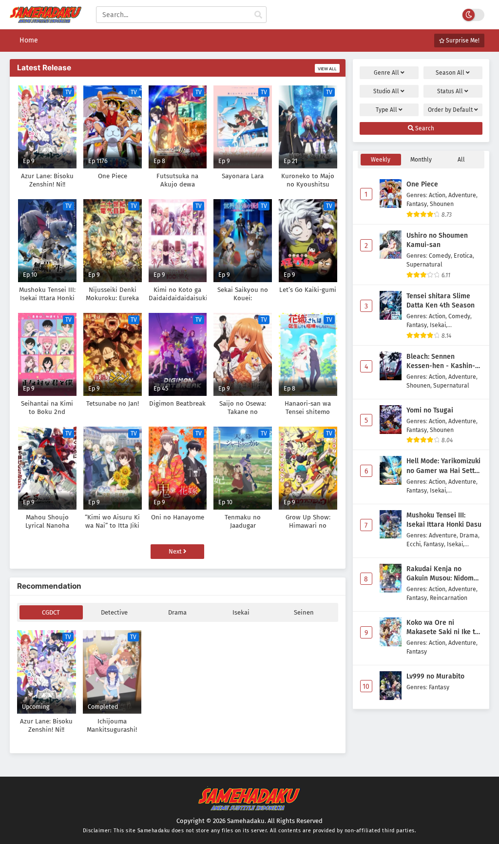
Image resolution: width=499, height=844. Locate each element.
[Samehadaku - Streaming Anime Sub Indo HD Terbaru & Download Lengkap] (45, 18)
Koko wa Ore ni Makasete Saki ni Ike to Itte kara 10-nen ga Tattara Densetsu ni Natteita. (442, 627)
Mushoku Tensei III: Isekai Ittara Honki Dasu (443, 520)
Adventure (462, 195)
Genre (386, 72)
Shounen (442, 203)
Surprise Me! (462, 40)
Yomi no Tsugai (429, 410)
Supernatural (424, 264)
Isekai (241, 612)
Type (386, 109)
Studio (386, 91)
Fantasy (416, 203)
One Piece (422, 184)
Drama (177, 612)
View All (327, 68)
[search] (258, 15)
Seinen (304, 612)
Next (176, 551)
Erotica (463, 255)
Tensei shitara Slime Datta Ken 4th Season (440, 301)
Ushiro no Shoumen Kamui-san (437, 240)
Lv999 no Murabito (435, 676)
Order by (450, 109)
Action (437, 195)
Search (424, 128)
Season (450, 72)
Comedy (440, 255)
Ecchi (413, 544)
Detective (114, 612)
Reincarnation (448, 597)
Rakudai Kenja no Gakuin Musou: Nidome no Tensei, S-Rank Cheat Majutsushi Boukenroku (444, 574)
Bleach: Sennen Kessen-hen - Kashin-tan (440, 361)
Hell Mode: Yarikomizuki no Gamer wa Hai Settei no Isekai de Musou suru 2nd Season (443, 466)
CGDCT (51, 612)
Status (450, 91)
